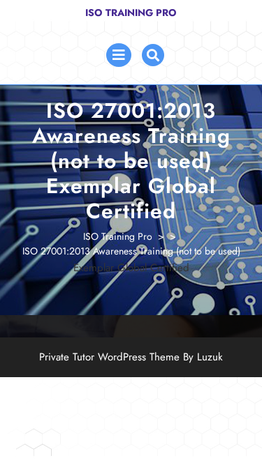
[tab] (118, 55)
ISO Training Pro (131, 13)
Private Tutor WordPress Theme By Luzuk (131, 357)
